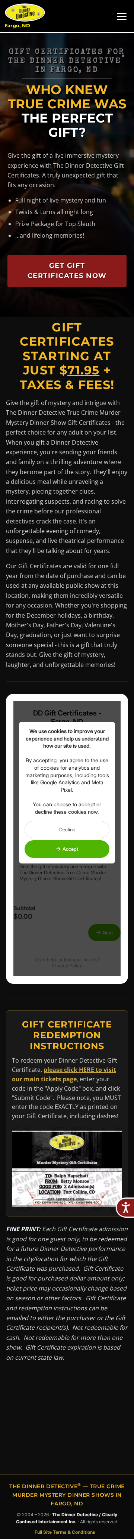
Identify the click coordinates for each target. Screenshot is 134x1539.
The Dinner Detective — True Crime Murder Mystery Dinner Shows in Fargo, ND (67, 1495)
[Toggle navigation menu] (122, 16)
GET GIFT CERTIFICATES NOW (67, 271)
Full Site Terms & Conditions (65, 1532)
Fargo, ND (17, 25)
